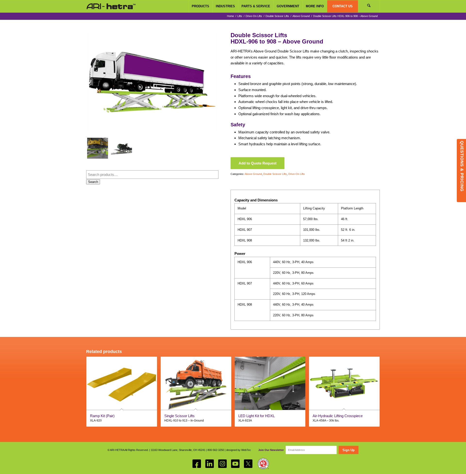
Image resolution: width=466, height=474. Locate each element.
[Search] (369, 6)
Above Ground (253, 173)
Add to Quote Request (257, 163)
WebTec (246, 449)
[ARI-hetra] (111, 6)
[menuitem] (200, 6)
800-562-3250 (216, 449)
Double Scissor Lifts (275, 173)
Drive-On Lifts (296, 173)
